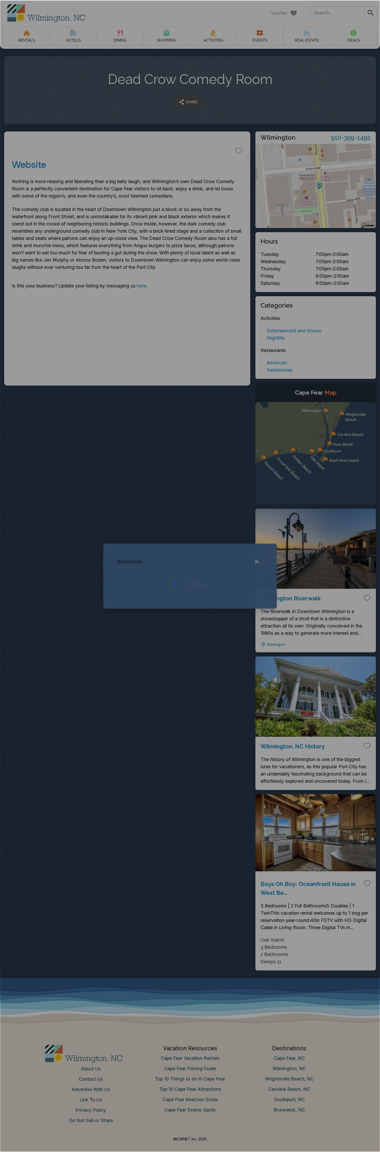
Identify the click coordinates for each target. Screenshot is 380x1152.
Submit (190, 655)
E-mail (139, 626)
